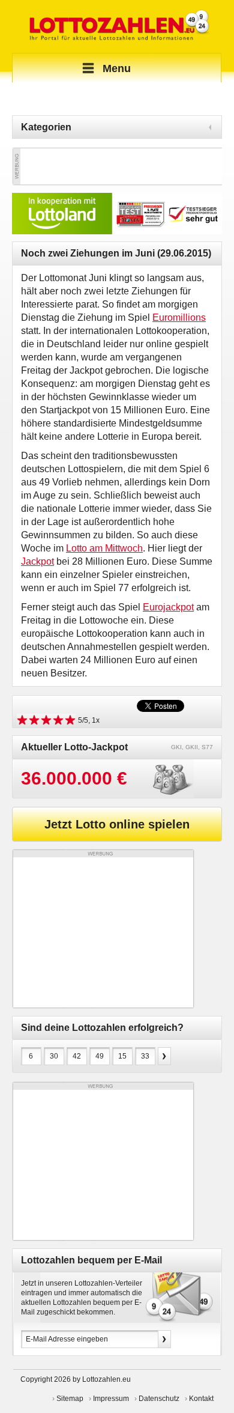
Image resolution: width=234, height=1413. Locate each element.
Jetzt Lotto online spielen (117, 824)
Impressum (111, 1398)
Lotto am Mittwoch (104, 548)
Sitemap (69, 1398)
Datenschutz (159, 1398)
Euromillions (179, 317)
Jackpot (37, 561)
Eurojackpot (168, 607)
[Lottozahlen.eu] (117, 26)
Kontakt (201, 1398)
